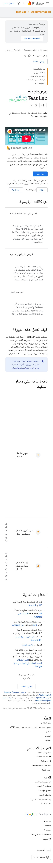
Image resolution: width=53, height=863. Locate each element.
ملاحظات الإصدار (45, 795)
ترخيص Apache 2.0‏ (43, 698)
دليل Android (18, 625)
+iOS (42, 190)
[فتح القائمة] (47, 3)
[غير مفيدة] (25, 56)
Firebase (44, 50)
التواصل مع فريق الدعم (43, 782)
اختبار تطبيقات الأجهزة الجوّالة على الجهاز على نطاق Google (27, 663)
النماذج (48, 731)
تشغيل (8, 50)
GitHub (48, 740)
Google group (45, 790)
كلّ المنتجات (47, 839)
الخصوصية (41, 850)
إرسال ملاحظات (38, 61)
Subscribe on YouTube (41, 765)
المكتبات (48, 736)
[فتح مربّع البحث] (23, 3)
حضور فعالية (46, 770)
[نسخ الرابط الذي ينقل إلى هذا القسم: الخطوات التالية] (20, 595)
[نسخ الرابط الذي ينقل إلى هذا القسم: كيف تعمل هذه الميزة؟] (10, 329)
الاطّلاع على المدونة (44, 752)
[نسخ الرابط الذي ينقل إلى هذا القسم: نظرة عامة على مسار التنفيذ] (34, 386)
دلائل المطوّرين (45, 723)
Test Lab (21, 12)
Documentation (41, 12)
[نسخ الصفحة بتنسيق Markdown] (35, 105)
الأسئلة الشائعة (27, 645)
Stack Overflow (44, 786)
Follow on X (46, 761)
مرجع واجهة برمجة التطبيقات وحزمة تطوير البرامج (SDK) (30, 727)
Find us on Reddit (43, 756)
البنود (49, 850)
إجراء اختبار (40, 174)
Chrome (47, 825)
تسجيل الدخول (8, 3)
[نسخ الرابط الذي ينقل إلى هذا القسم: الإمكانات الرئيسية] (16, 202)
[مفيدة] (29, 56)
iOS (40, 605)
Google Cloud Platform (41, 834)
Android (15, 190)
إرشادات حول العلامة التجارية (41, 799)
